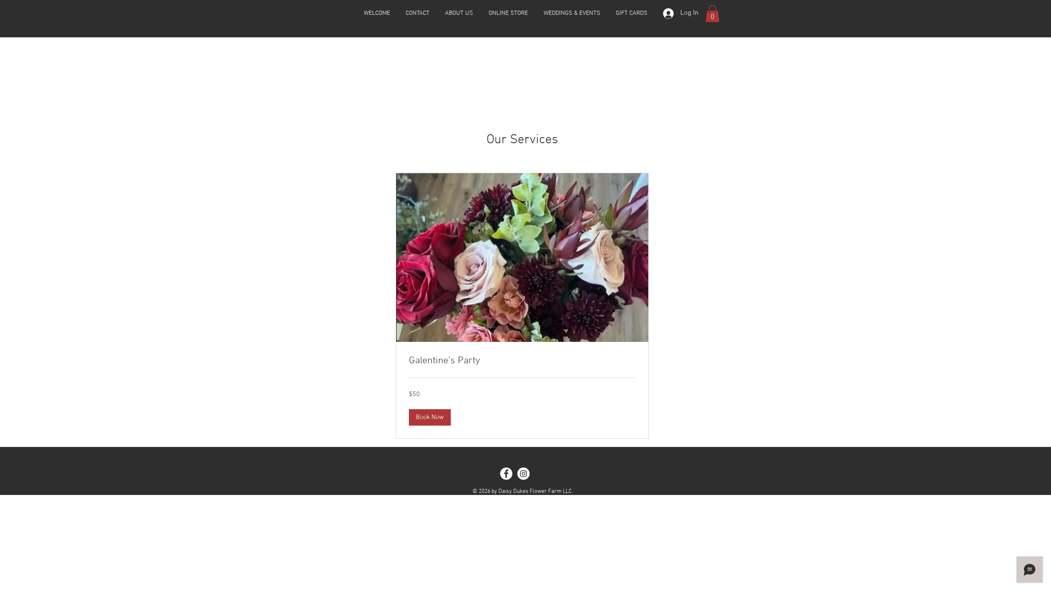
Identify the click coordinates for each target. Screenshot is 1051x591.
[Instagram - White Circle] (523, 473)
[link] (522, 361)
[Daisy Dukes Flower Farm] (506, 473)
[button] (712, 13)
